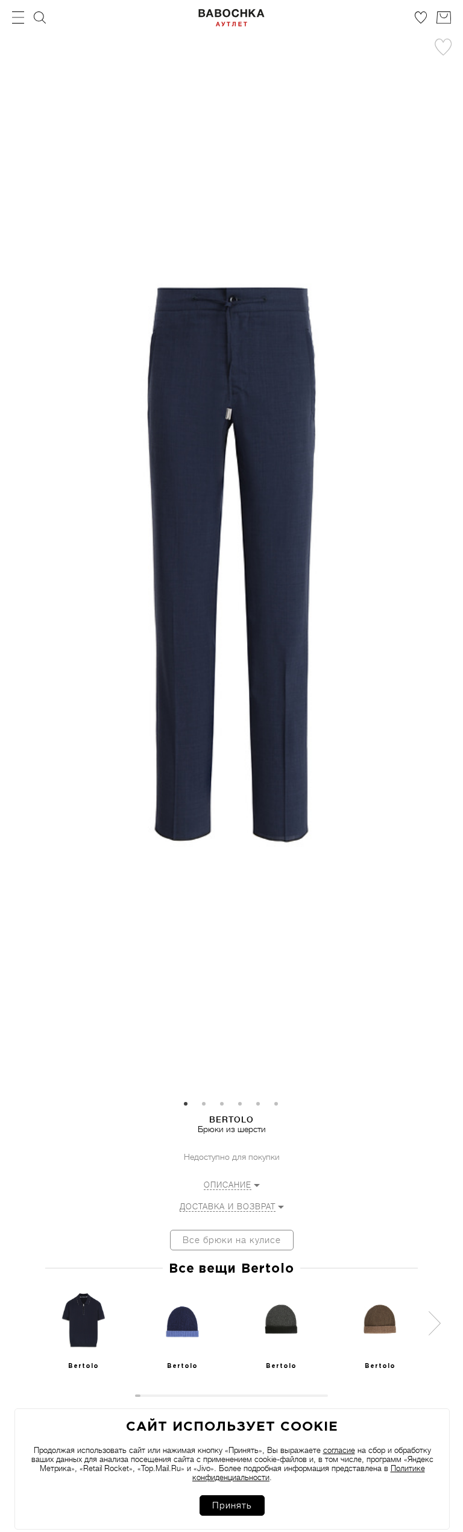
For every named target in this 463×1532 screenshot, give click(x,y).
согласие (339, 1450)
